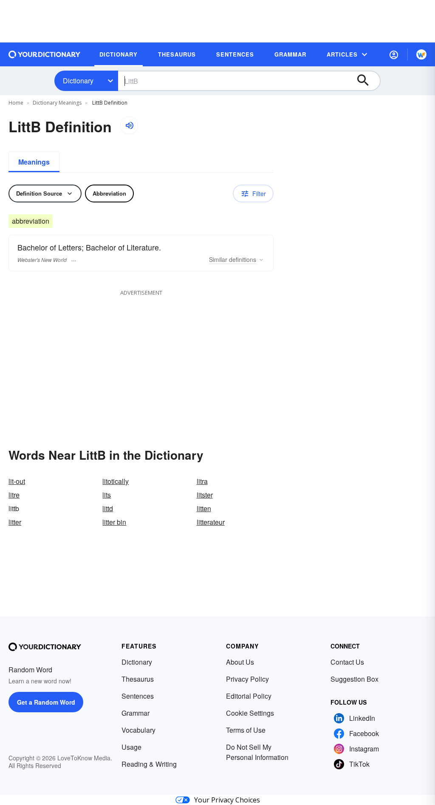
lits (106, 495)
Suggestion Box (354, 679)
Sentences (137, 696)
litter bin (114, 522)
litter (14, 522)
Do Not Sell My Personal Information (257, 752)
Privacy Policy (247, 679)
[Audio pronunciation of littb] (129, 125)
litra (202, 481)
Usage (131, 747)
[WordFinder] (421, 54)
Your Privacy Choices (227, 800)
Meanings (34, 162)
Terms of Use (246, 730)
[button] (394, 54)
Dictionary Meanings (57, 102)
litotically (115, 481)
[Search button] (367, 80)
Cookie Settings (250, 713)
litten (204, 508)
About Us (240, 662)
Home (15, 102)
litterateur (211, 522)
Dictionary (78, 80)
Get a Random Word (46, 702)
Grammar (135, 713)
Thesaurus (137, 679)
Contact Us (347, 662)
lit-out (16, 481)
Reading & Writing (149, 764)
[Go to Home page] (44, 54)
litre (14, 495)
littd (107, 508)
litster (205, 495)
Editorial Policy (248, 696)
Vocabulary (138, 730)
